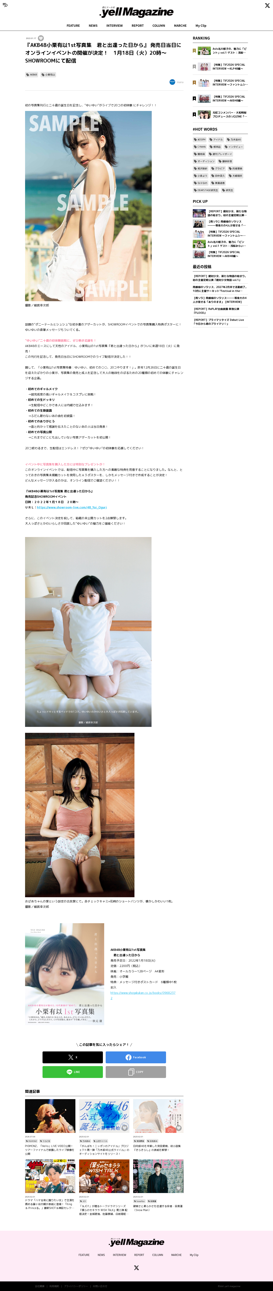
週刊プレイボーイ (222, 154)
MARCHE (180, 25)
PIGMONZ (32, 1141)
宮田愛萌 (140, 1141)
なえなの (202, 183)
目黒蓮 (153, 1201)
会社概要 (40, 1286)
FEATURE (73, 25)
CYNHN (202, 146)
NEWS (93, 25)
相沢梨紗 (202, 168)
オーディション (206, 161)
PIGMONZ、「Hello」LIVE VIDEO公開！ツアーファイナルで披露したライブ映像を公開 (49, 1150)
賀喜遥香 (220, 183)
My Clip (201, 25)
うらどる (46, 1141)
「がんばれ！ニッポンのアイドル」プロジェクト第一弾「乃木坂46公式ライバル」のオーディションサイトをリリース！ (104, 1150)
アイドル (218, 139)
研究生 (229, 190)
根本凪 (217, 146)
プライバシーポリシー (76, 1286)
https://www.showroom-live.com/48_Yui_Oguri (72, 507)
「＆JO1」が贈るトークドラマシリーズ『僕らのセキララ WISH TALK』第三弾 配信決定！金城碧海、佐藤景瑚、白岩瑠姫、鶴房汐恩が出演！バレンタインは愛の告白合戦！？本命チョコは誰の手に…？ (104, 1210)
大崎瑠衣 (237, 175)
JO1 (84, 1201)
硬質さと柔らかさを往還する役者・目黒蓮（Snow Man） (158, 1208)
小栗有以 (50, 74)
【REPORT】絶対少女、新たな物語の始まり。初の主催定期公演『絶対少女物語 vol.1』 (220, 278)
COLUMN (158, 25)
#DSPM (201, 139)
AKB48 (33, 74)
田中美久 (220, 175)
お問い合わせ (100, 1286)
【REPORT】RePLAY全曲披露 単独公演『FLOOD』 (216, 311)
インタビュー (235, 146)
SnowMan (140, 1201)
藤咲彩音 (227, 161)
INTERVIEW (114, 25)
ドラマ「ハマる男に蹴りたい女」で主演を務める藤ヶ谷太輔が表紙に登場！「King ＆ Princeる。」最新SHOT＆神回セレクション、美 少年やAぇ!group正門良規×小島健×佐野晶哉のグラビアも (49, 1204)
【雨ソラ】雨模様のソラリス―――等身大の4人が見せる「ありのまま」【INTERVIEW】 (219, 300)
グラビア (220, 168)
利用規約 (54, 1286)
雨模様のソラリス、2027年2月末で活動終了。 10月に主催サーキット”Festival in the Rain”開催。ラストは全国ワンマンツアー (220, 289)
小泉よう (202, 175)
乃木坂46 (86, 1141)
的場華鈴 (237, 168)
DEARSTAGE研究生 (208, 190)
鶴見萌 (201, 154)
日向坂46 (153, 1141)
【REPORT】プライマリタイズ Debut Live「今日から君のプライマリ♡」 (218, 321)
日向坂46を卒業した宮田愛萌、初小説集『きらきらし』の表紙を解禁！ (157, 1148)
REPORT (138, 25)
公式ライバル (101, 1141)
